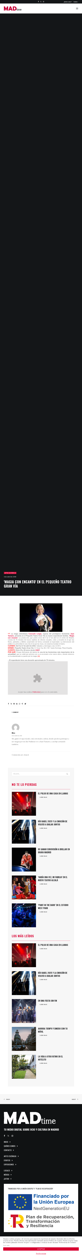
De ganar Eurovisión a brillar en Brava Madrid (54, 851)
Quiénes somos (9, 1146)
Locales (7, 1170)
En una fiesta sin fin (47, 1000)
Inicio (6, 1142)
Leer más (6, 1245)
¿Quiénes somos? (68, 2)
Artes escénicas (10, 573)
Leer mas (43, 797)
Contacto (76, 2)
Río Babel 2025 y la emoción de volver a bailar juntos (52, 823)
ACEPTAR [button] (41, 1249)
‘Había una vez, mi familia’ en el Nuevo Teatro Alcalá (52, 879)
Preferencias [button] (41, 1254)
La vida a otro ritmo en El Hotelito (50, 1058)
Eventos (7, 1160)
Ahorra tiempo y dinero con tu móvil (52, 1030)
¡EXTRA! (6, 1178)
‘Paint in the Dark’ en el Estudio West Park (53, 906)
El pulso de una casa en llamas (53, 793)
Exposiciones (9, 1164)
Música (6, 1174)
